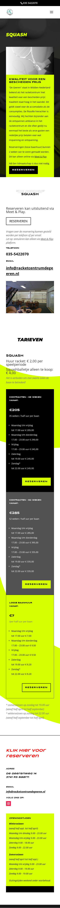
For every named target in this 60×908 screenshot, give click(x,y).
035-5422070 (17, 253)
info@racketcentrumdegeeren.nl (25, 791)
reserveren (23, 170)
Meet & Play (40, 156)
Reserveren (36, 687)
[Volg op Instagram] (8, 803)
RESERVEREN (18, 221)
